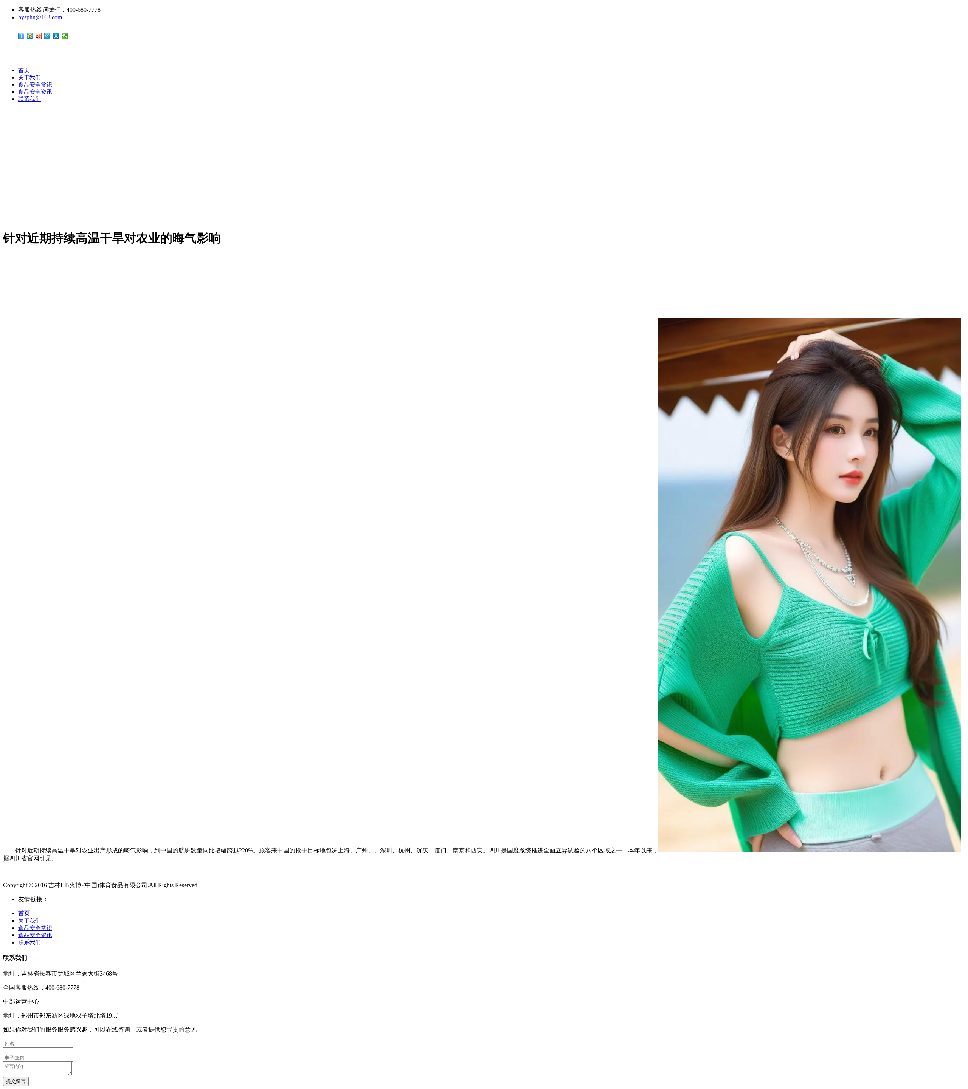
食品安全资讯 (35, 92)
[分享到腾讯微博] (47, 36)
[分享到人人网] (56, 36)
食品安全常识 (35, 85)
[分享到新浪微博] (39, 36)
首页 (23, 70)
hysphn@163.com (40, 17)
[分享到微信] (65, 36)
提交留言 (16, 1081)
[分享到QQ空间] (30, 36)
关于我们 (29, 77)
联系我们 (29, 99)
